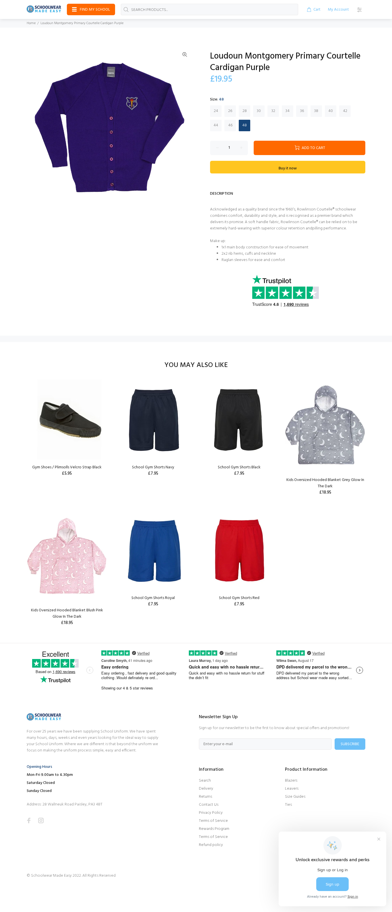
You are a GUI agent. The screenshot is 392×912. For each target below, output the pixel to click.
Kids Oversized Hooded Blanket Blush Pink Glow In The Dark (67, 613)
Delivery (206, 788)
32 (273, 111)
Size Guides (295, 796)
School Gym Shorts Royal (153, 598)
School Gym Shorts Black (239, 467)
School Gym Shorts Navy (153, 467)
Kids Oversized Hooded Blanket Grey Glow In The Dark (325, 483)
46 (230, 125)
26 (230, 111)
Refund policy (211, 845)
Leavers (291, 788)
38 (316, 111)
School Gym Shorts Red (239, 598)
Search (205, 780)
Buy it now (288, 168)
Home (31, 23)
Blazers (291, 780)
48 (244, 125)
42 (345, 111)
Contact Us (208, 804)
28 (244, 111)
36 (302, 111)
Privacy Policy (211, 812)
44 (216, 125)
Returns (205, 796)
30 (259, 111)
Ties (288, 804)
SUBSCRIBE (350, 744)
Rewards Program (214, 829)
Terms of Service (213, 821)
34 (288, 111)
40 (330, 111)
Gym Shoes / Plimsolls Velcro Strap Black (67, 467)
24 (216, 111)
